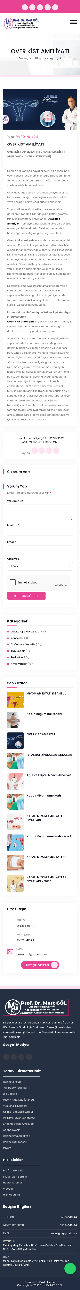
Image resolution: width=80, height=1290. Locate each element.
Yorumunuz (15, 500)
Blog (38, 58)
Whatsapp (23, 934)
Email (11, 541)
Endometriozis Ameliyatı (18, 1123)
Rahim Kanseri (12, 1081)
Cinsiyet (13, 558)
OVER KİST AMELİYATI (41, 734)
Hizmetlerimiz (11, 1194)
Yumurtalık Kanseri (15, 1105)
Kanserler (17, 638)
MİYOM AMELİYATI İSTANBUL (46, 694)
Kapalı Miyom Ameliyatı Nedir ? (49, 836)
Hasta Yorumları (13, 1182)
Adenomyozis (11, 1129)
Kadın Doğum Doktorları (44, 714)
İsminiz (13, 525)
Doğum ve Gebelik (23, 644)
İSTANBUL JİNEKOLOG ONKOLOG (49, 755)
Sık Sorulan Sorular (15, 1176)
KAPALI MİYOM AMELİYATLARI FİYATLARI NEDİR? (47, 879)
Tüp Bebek (18, 651)
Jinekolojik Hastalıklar (25, 631)
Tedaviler (17, 657)
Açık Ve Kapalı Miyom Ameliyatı (49, 775)
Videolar (8, 1188)
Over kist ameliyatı (20, 321)
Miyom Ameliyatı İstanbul (18, 1099)
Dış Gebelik (10, 1093)
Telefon (21, 920)
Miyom (7, 1147)
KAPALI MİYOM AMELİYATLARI (47, 857)
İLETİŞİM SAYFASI (37, 965)
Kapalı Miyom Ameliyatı (44, 796)
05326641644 (25, 926)
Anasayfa (24, 58)
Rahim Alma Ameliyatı (16, 1135)
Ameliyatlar (19, 664)
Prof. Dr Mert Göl (13, 1170)
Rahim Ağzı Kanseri (15, 1141)
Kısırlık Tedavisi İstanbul (18, 1111)
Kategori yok (53, 58)
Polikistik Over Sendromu (19, 1117)
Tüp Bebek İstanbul (15, 1087)
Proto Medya (47, 1282)
